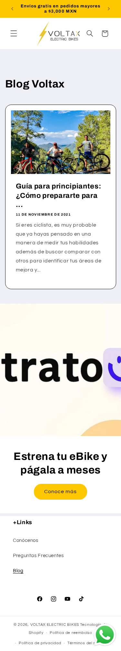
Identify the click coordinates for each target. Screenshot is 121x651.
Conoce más (60, 491)
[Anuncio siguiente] (109, 9)
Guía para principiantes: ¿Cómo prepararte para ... (58, 195)
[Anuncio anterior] (12, 9)
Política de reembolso (71, 633)
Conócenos (25, 540)
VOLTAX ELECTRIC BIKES (54, 624)
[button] (13, 33)
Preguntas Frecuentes (38, 555)
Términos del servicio (87, 643)
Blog (18, 570)
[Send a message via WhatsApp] (105, 635)
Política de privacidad (40, 643)
